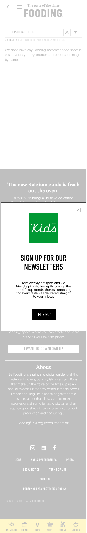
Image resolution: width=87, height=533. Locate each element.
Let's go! (43, 314)
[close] (78, 210)
